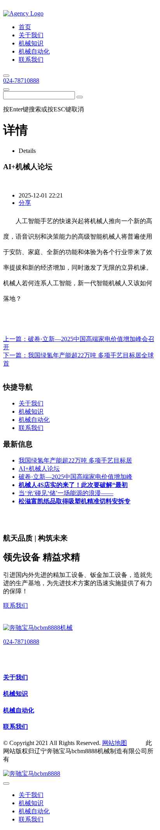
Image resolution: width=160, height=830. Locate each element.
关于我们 (15, 677)
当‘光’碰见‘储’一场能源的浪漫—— (66, 493)
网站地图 (114, 743)
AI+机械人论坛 (39, 468)
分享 (25, 202)
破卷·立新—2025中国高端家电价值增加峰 (75, 476)
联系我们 (15, 605)
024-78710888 (21, 80)
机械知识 (15, 693)
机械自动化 (18, 710)
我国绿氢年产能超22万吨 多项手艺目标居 (75, 460)
